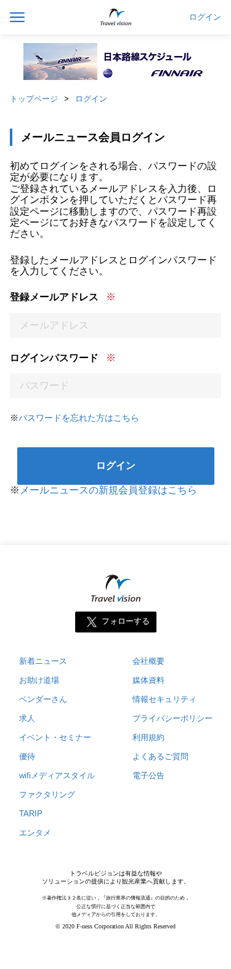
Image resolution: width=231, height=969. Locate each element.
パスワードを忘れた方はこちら (78, 418)
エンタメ (35, 832)
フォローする (126, 621)
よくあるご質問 (160, 756)
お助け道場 (39, 680)
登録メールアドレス (54, 297)
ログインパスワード (54, 358)
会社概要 (148, 661)
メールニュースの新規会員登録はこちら (108, 490)
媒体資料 (148, 680)
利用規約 (148, 737)
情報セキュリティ (164, 699)
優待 (27, 756)
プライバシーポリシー (172, 718)
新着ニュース (43, 661)
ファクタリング (47, 794)
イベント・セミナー (55, 737)
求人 (27, 718)
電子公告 (148, 775)
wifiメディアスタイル (57, 775)
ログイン (205, 17)
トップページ (34, 98)
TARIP (31, 813)
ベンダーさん (43, 699)
